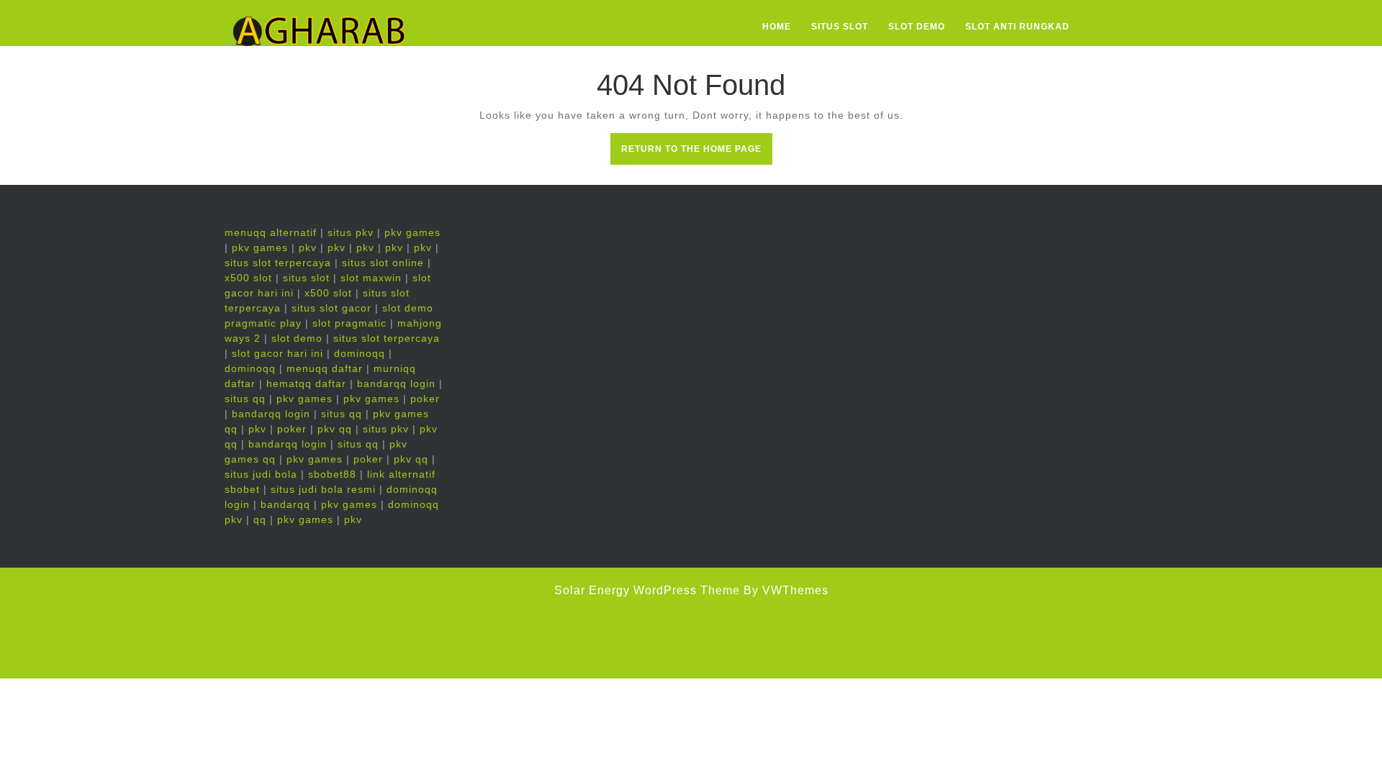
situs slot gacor (331, 308)
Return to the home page (696, 153)
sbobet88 (332, 474)
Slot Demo (916, 27)
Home (776, 27)
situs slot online (383, 262)
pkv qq (334, 429)
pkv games (412, 232)
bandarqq (285, 504)
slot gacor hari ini (277, 353)
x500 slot (248, 277)
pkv (308, 247)
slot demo (296, 338)
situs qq (245, 398)
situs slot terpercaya (278, 262)
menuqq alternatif (271, 232)
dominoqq (359, 353)
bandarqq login (396, 383)
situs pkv (351, 232)
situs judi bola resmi (323, 489)
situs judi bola (261, 474)
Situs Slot (839, 27)
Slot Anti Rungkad (1017, 27)
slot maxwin (371, 277)
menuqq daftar (324, 368)
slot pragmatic (349, 323)
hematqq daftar (306, 383)
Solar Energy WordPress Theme (647, 590)
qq (259, 519)
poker (425, 398)
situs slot (306, 277)
